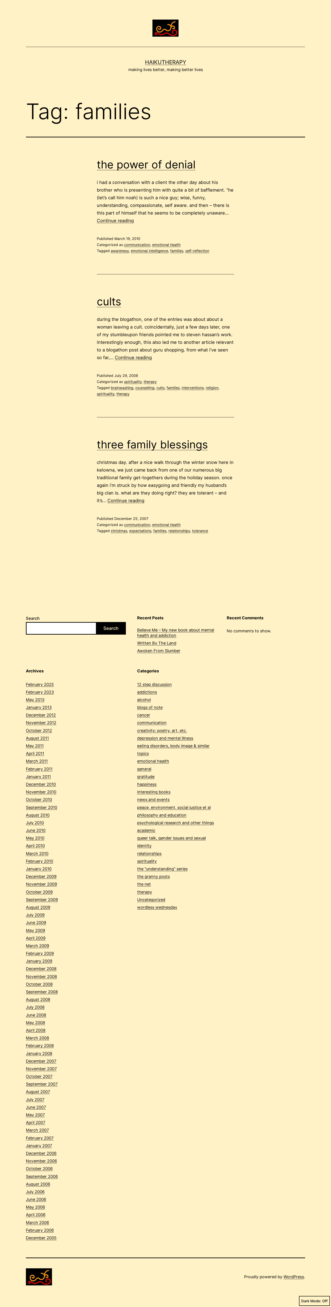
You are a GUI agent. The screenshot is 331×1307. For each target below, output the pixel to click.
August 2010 (38, 815)
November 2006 (41, 1161)
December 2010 (41, 784)
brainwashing (122, 387)
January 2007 (39, 1145)
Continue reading (115, 220)
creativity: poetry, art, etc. (162, 730)
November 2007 (41, 1068)
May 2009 (35, 930)
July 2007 (35, 1099)
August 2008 (38, 999)
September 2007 (42, 1084)
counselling (144, 387)
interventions (193, 387)
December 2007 (41, 1061)
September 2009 (42, 899)
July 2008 (35, 1007)
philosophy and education (161, 815)
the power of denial (146, 164)
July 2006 (35, 1191)
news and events (153, 799)
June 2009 (36, 922)
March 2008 (37, 1038)
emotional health (166, 244)
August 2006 (38, 1184)
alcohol (144, 699)
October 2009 (39, 892)
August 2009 (38, 907)
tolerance (200, 530)
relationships (179, 530)
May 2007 (35, 1114)
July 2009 (35, 915)
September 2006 (42, 1176)
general (144, 769)
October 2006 (39, 1168)
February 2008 (40, 1045)
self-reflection (197, 250)
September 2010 (41, 807)
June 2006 (36, 1199)
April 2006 (35, 1214)
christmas (119, 530)
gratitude (145, 776)
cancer (143, 715)
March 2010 (37, 853)
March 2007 (37, 1130)
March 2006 (37, 1222)
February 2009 (40, 953)
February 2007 (40, 1138)
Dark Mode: (311, 1301)
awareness (120, 250)
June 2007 (36, 1107)
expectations (140, 530)
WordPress (293, 1276)
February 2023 (40, 692)
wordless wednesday (157, 907)
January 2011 (38, 776)
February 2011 (39, 769)
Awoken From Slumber (158, 650)
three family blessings (152, 444)
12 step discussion (154, 684)
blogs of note (150, 707)
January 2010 (39, 868)
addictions (147, 692)
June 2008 (36, 1015)
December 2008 (41, 968)
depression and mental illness (165, 738)
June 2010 (35, 830)
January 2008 (39, 1053)
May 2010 (35, 838)
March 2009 (37, 945)
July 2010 (35, 822)
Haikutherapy (165, 62)
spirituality (133, 381)
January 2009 (39, 961)
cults (109, 301)
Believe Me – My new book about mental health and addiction (175, 633)
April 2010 (35, 845)
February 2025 (40, 684)
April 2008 (35, 1030)
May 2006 (35, 1207)
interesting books (153, 792)
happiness (146, 784)
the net (144, 884)
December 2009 (41, 876)
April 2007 (35, 1122)
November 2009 (41, 884)
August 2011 (37, 738)
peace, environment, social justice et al (174, 807)
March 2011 (37, 761)
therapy (150, 381)
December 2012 (41, 715)
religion (212, 387)
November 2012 (41, 722)
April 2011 (35, 753)
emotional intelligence (149, 250)
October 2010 (39, 799)
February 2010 (39, 861)
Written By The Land (156, 643)
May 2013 (35, 699)
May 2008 (35, 1022)
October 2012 (39, 730)
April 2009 (35, 938)
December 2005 (41, 1237)
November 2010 (41, 792)
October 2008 (39, 984)
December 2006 (41, 1153)
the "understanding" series (162, 868)
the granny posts (153, 876)
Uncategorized (151, 899)
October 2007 (39, 1076)
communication (137, 244)
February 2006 (40, 1230)
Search (33, 618)
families (176, 250)
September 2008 (42, 991)
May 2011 (35, 745)
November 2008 (41, 976)
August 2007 (38, 1091)
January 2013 (39, 707)
